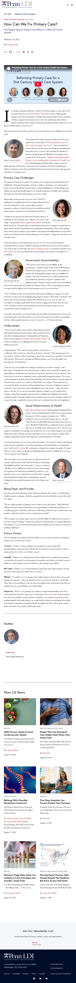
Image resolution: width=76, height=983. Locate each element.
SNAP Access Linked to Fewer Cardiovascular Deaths (19, 733)
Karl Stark (46, 753)
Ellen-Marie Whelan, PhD (35, 410)
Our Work (7, 14)
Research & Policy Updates (25, 14)
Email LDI (7, 974)
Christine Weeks (12, 750)
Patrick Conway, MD (20, 448)
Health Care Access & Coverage (14, 19)
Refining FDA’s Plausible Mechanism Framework (16, 802)
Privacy (34, 974)
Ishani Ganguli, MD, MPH (30, 222)
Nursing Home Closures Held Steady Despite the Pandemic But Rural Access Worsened (54, 878)
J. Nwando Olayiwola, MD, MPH (34, 338)
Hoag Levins (12, 44)
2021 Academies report (40, 248)
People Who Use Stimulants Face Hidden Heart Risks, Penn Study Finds (55, 734)
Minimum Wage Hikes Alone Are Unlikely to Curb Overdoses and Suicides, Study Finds (20, 878)
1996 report (46, 242)
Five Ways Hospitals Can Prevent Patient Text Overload (55, 802)
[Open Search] (68, 5)
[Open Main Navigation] (72, 5)
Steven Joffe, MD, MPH (12, 821)
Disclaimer (26, 974)
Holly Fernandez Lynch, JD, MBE (19, 818)
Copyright (42, 974)
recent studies (51, 594)
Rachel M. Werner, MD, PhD (37, 113)
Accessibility (16, 974)
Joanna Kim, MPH (13, 893)
